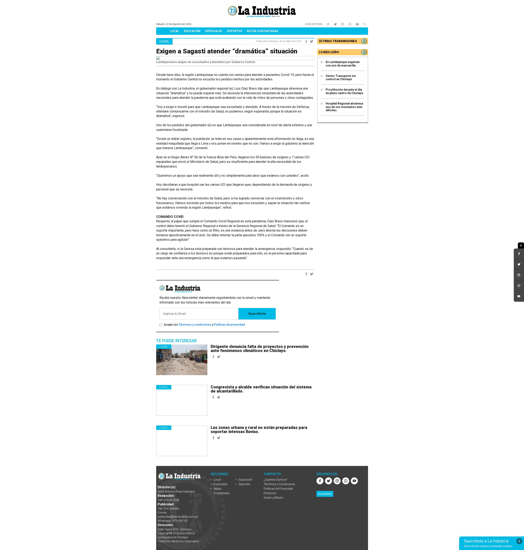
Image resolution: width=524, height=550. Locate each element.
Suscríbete (257, 314)
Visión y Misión (273, 497)
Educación (192, 31)
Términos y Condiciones (279, 484)
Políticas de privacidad (229, 324)
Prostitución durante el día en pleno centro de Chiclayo (344, 91)
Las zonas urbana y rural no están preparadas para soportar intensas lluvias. (259, 429)
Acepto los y (204, 324)
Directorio (270, 493)
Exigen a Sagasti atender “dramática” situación (226, 51)
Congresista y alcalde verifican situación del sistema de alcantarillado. (261, 389)
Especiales (213, 31)
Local (174, 31)
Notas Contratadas (262, 31)
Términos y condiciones (195, 324)
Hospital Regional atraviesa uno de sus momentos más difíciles (344, 107)
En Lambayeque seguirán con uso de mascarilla (343, 63)
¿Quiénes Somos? (275, 479)
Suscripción (313, 24)
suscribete (325, 493)
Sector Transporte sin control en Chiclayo (341, 77)
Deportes (234, 31)
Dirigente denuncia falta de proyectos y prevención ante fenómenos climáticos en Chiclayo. (259, 348)
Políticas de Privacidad (278, 488)
